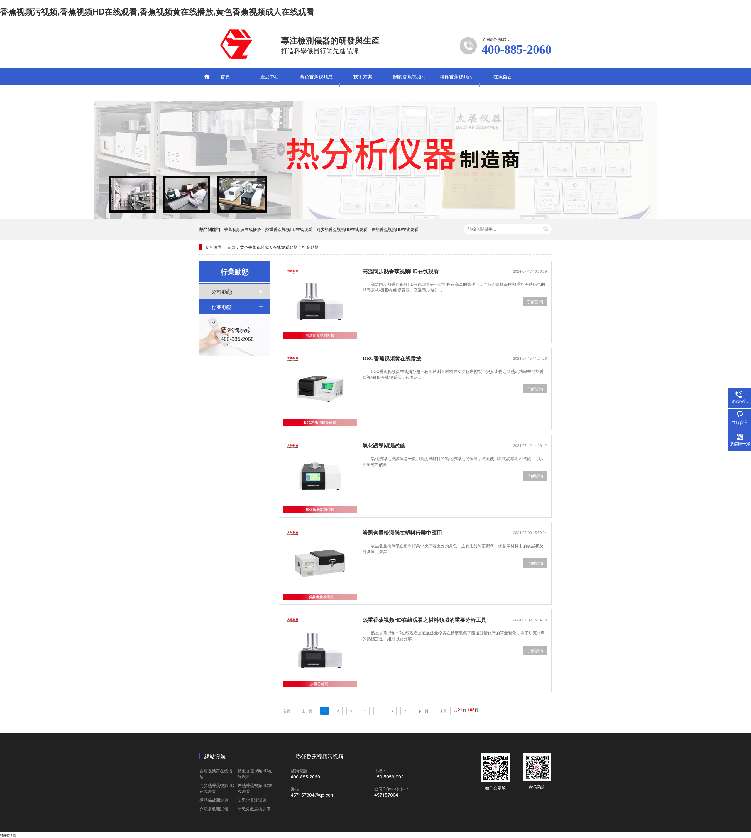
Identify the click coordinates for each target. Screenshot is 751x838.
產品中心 (269, 76)
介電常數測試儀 (213, 809)
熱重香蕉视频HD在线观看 (288, 229)
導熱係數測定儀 (213, 800)
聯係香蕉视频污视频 (456, 84)
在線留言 (502, 76)
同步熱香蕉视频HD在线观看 (341, 229)
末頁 (443, 710)
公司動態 (221, 291)
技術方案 (362, 76)
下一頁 (423, 710)
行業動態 (310, 247)
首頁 (225, 76)
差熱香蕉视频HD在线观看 (394, 229)
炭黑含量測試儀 (252, 800)
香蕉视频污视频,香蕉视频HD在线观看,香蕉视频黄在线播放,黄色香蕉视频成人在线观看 (157, 11)
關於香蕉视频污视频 (409, 84)
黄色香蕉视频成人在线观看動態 (316, 84)
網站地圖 (8, 835)
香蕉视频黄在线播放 (242, 229)
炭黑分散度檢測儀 (254, 809)
